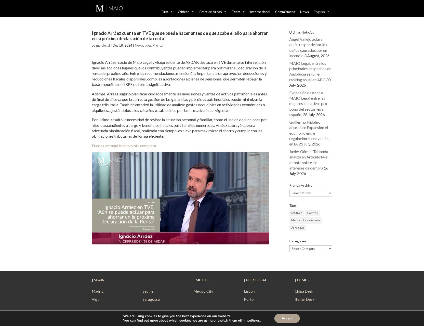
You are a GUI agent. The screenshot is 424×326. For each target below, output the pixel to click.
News (304, 12)
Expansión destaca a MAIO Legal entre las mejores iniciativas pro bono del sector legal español (308, 103)
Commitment (285, 12)
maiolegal (103, 45)
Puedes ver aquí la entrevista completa (124, 145)
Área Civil (297, 228)
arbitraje (296, 213)
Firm (165, 12)
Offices (183, 12)
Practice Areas (210, 12)
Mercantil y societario (305, 220)
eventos (312, 213)
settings (253, 320)
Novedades (143, 45)
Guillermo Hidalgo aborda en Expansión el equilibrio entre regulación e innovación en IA (309, 133)
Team (236, 12)
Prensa (158, 45)
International (260, 12)
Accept (287, 318)
